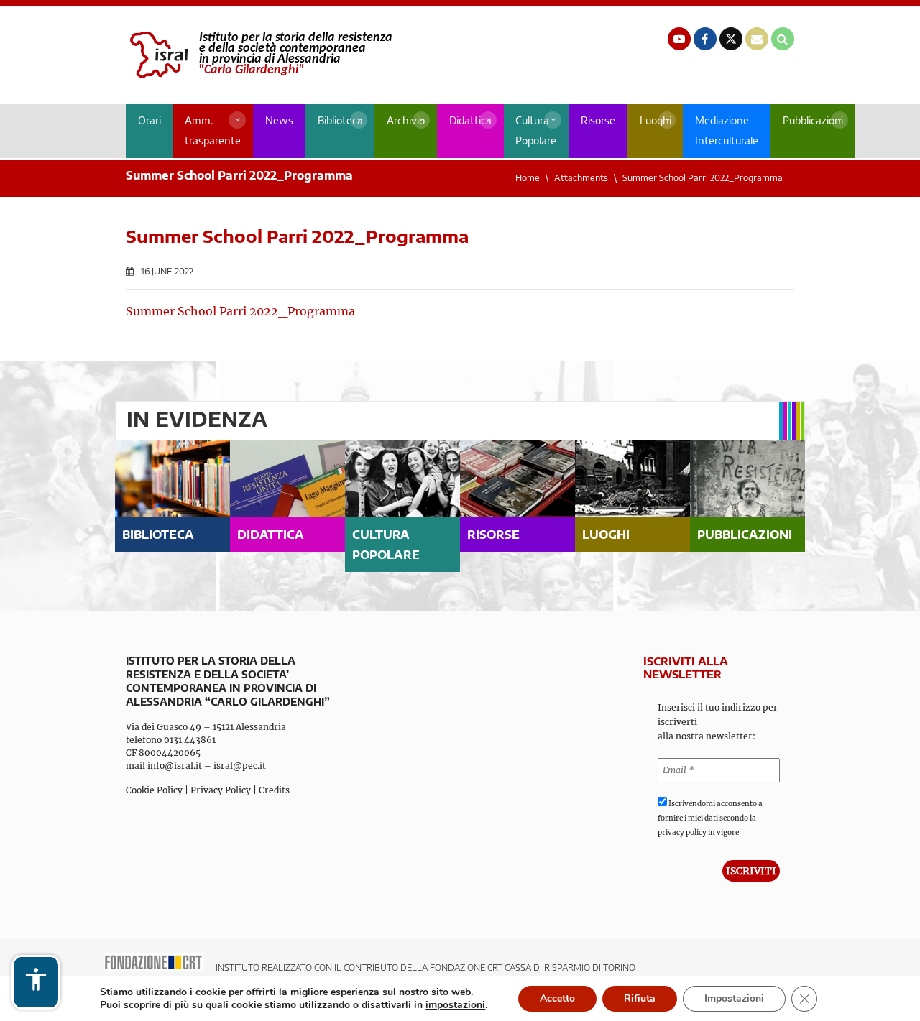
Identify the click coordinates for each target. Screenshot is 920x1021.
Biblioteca (340, 120)
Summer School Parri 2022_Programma (240, 311)
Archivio (406, 120)
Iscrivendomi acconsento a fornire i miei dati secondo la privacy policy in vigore (710, 818)
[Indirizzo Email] (756, 38)
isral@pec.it (239, 765)
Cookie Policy (154, 790)
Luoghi (655, 120)
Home (527, 177)
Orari (149, 120)
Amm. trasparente (213, 130)
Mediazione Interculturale (726, 130)
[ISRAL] (259, 55)
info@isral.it (174, 765)
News (279, 120)
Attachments (581, 177)
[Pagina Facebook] (705, 38)
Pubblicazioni (813, 120)
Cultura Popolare (535, 130)
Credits (274, 790)
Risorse (598, 120)
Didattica (470, 120)
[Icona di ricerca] (782, 38)
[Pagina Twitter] (730, 38)
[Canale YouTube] (679, 38)
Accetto (557, 998)
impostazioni (455, 1005)
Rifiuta (640, 998)
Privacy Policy (220, 790)
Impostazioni (734, 998)
